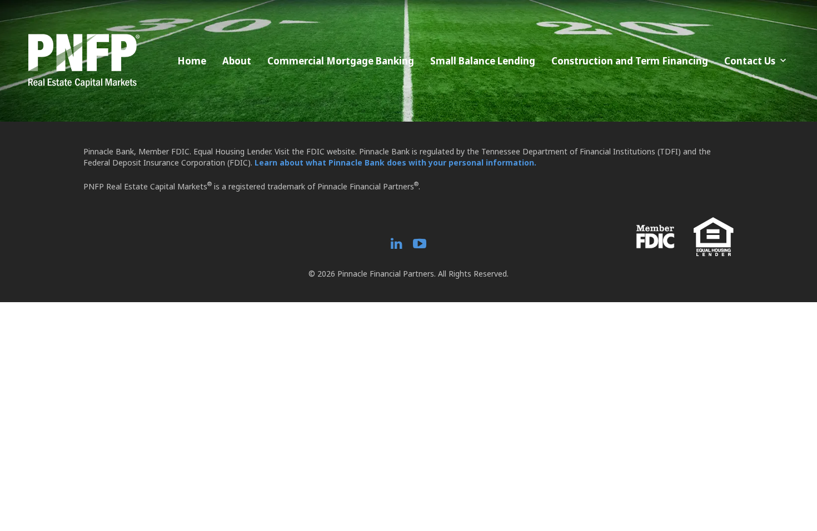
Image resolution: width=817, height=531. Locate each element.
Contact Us (749, 60)
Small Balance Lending (482, 60)
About (236, 60)
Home (191, 60)
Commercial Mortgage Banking (340, 60)
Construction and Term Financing (629, 60)
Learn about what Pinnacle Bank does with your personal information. (395, 162)
